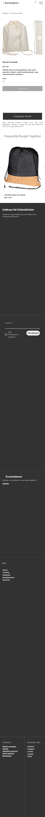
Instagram (30, 749)
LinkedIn (30, 754)
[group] (22, 171)
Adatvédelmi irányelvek (10, 751)
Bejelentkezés (7, 756)
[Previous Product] (1, 168)
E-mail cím (9, 323)
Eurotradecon (12, 3)
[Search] (35, 2)
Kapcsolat (6, 580)
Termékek (6, 572)
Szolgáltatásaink (8, 577)
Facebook (30, 746)
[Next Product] (43, 168)
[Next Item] (39, 38)
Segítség (6, 483)
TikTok (29, 756)
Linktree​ (30, 751)
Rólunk (5, 570)
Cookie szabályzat (8, 753)
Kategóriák (6, 575)
